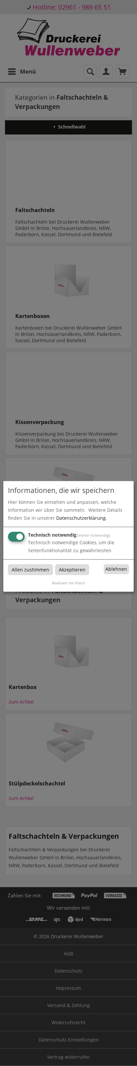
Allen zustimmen (30, 569)
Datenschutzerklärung (81, 518)
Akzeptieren (72, 569)
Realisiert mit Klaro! (68, 582)
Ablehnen (116, 569)
